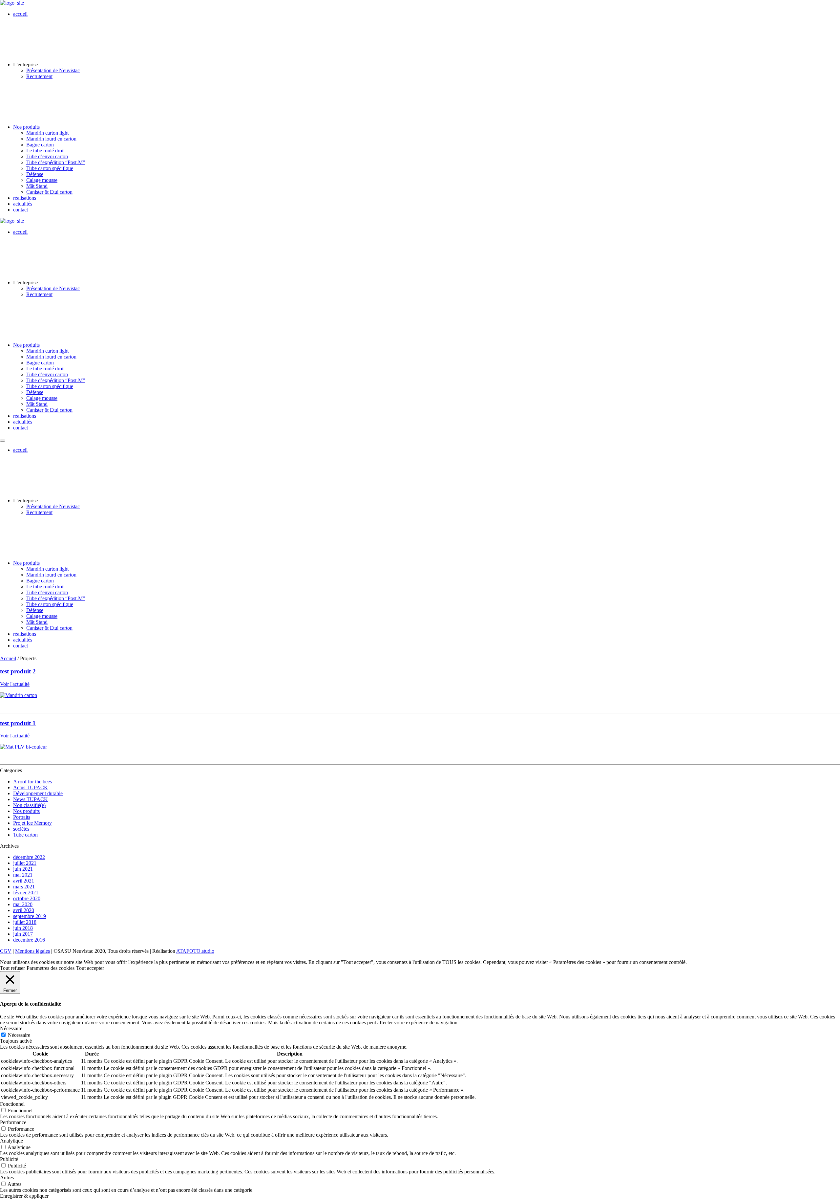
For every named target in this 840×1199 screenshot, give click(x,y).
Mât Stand (37, 186)
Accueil (8, 658)
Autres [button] (7, 1177)
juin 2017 (23, 934)
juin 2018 (23, 928)
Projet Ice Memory (32, 823)
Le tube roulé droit (45, 150)
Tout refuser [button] (12, 968)
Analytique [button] (11, 1141)
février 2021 (25, 892)
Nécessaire (19, 1035)
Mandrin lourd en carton (51, 139)
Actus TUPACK (30, 787)
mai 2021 (22, 875)
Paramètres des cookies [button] (50, 968)
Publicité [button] (9, 1159)
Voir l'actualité (15, 684)
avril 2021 (23, 880)
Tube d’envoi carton (47, 156)
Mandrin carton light (47, 133)
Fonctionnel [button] (12, 1104)
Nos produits (26, 127)
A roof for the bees (32, 781)
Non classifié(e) (29, 805)
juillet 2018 (24, 922)
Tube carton (25, 835)
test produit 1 (18, 723)
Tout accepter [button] (90, 968)
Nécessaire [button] (11, 1028)
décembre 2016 (29, 940)
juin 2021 (23, 869)
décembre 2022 (29, 857)
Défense (34, 174)
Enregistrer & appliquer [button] (24, 1196)
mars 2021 (24, 886)
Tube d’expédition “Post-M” (55, 162)
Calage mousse (41, 180)
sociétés (21, 829)
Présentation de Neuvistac (53, 70)
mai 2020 (22, 904)
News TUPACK (30, 799)
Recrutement (39, 76)
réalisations (24, 198)
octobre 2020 (26, 898)
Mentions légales (32, 951)
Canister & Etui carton (49, 192)
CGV (5, 951)
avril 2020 (23, 910)
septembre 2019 (29, 916)
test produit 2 (18, 671)
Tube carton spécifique (49, 168)
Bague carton (40, 144)
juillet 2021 (24, 863)
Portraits (21, 817)
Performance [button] (13, 1122)
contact (20, 209)
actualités (22, 204)
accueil (20, 14)
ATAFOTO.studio (195, 951)
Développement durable (38, 793)
